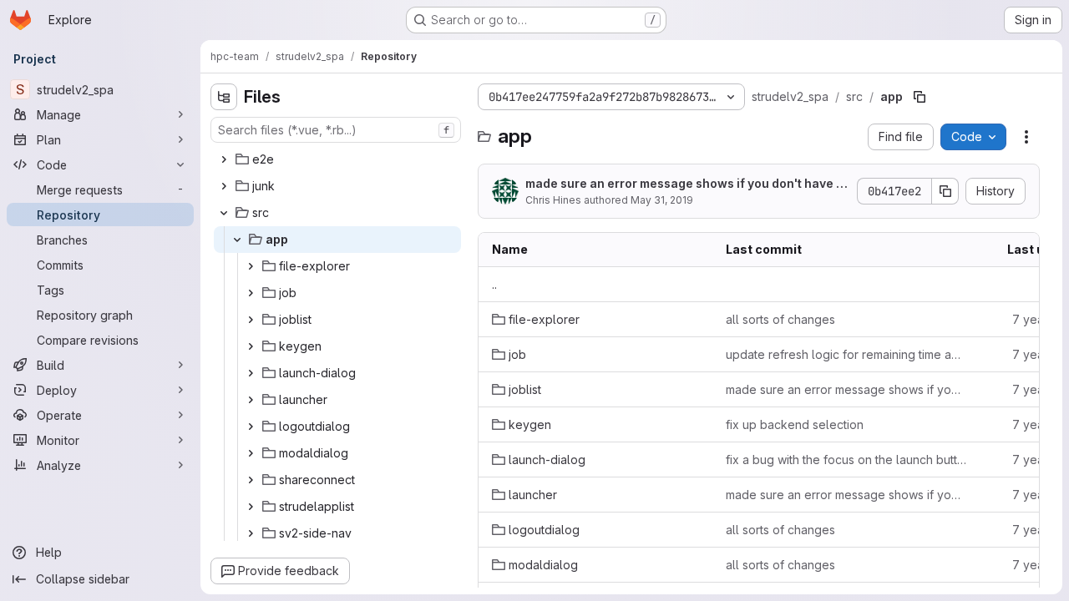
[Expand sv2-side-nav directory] (251, 533)
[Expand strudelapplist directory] (251, 507)
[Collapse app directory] (237, 240)
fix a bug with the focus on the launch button (846, 459)
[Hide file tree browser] (223, 96)
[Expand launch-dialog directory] (251, 373)
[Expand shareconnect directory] (251, 480)
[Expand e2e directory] (224, 159)
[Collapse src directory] (224, 213)
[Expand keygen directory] (251, 346)
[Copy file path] (919, 96)
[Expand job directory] (251, 293)
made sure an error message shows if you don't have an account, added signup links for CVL (684, 184)
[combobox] (335, 130)
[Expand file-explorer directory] (251, 266)
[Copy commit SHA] (945, 191)
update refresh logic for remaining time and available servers (846, 354)
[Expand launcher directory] (251, 400)
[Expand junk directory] (224, 186)
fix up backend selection (795, 424)
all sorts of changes (780, 319)
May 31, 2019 (662, 200)
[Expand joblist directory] (251, 320)
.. (494, 284)
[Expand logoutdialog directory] (251, 427)
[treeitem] (337, 159)
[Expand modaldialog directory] (251, 453)
